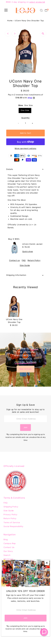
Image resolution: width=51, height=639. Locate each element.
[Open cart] (46, 10)
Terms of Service (12, 522)
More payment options (25, 148)
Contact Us (9, 547)
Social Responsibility (13, 526)
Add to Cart (25, 133)
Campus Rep (10, 543)
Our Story (8, 551)
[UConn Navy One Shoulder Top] (14, 306)
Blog (6, 539)
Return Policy (34, 260)
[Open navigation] (6, 10)
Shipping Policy (11, 507)
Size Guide (25, 265)
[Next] (15, 34)
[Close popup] (46, 562)
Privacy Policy (10, 514)
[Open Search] (41, 10)
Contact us (14, 260)
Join (25, 427)
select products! (37, 2)
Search (7, 555)
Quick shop (27, 252)
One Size (25, 110)
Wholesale (8, 559)
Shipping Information (16, 275)
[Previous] (8, 34)
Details (9, 169)
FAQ (24, 260)
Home (10, 20)
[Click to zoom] (43, 34)
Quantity (25, 118)
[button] (44, 632)
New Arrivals (25, 369)
